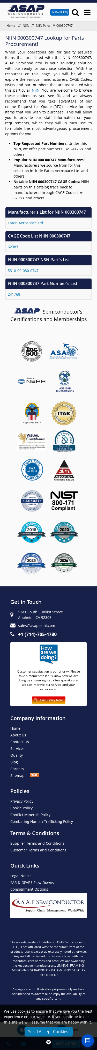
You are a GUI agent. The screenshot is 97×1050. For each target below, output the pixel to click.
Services (17, 748)
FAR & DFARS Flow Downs (32, 882)
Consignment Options (29, 889)
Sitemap (20, 775)
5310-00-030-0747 (23, 270)
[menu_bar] (87, 12)
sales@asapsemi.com (36, 625)
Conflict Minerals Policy (30, 814)
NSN (26, 25)
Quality (16, 755)
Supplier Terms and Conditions (37, 843)
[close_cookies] (48, 1042)
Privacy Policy (21, 801)
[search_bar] (75, 12)
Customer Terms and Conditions (38, 850)
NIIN (36, 90)
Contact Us (19, 741)
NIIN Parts (43, 25)
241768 (14, 294)
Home (11, 25)
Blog (14, 762)
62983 (13, 246)
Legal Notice (21, 875)
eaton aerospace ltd (25, 222)
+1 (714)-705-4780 (37, 634)
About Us (18, 735)
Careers (17, 768)
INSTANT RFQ (59, 12)
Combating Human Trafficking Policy (41, 821)
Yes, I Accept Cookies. (48, 1031)
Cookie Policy (21, 807)
